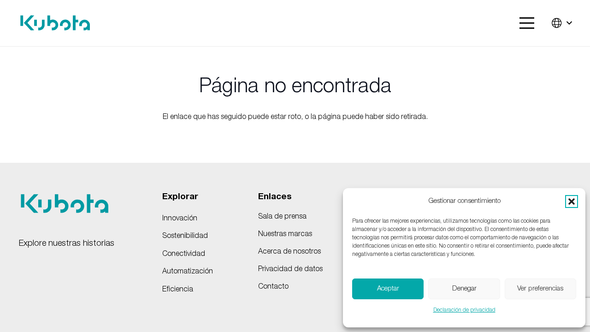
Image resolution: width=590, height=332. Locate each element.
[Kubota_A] (55, 23)
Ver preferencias (540, 288)
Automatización (187, 272)
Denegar (464, 288)
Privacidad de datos (290, 269)
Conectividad (183, 254)
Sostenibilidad (185, 236)
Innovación (179, 219)
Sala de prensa (282, 217)
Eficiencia (177, 290)
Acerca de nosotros (289, 252)
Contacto (273, 287)
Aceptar (388, 288)
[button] (571, 201)
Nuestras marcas (285, 234)
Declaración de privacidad (464, 310)
